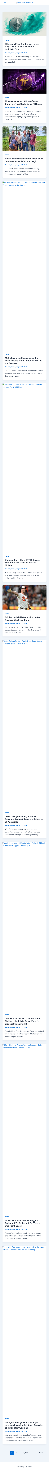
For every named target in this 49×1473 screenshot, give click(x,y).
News (7, 40)
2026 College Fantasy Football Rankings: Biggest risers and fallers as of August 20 (24, 819)
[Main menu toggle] (4, 2)
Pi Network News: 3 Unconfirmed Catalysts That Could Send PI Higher (23, 102)
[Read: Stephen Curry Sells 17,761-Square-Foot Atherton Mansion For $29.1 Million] (24, 468)
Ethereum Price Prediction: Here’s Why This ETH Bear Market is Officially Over (22, 46)
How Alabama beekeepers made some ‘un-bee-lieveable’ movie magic (24, 160)
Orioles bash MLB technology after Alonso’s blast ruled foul (22, 618)
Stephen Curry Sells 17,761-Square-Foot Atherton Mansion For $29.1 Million (23, 562)
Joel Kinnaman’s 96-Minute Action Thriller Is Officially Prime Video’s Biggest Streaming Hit (22, 1021)
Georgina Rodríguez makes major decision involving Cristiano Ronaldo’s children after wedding (24, 1425)
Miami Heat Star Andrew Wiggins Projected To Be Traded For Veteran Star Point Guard (23, 1223)
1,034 (25, 1453)
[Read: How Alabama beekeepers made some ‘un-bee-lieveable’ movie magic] (24, 139)
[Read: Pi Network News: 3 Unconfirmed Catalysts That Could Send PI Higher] (24, 81)
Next (42, 1453)
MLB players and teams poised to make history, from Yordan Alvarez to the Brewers (23, 361)
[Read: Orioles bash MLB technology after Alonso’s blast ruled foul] (24, 597)
